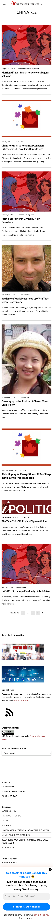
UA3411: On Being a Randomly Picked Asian (26, 591)
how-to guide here (20, 700)
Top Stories (18, 142)
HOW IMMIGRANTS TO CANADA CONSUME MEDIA (25, 830)
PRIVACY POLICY (10, 862)
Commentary (22, 68)
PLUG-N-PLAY (8, 847)
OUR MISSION (8, 786)
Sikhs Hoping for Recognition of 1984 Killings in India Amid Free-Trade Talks (26, 476)
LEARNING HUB (9, 811)
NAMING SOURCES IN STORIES (16, 835)
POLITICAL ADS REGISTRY (13, 791)
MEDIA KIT (7, 820)
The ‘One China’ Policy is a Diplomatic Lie (24, 521)
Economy (22, 215)
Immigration (34, 68)
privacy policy (41, 914)
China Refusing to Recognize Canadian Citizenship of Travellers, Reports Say (23, 147)
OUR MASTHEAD (9, 796)
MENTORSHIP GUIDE (11, 815)
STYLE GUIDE (8, 825)
